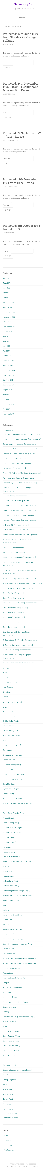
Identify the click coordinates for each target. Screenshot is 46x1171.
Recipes (6, 983)
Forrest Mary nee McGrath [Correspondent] (20, 483)
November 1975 (9, 317)
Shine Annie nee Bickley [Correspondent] (19, 588)
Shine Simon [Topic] (11, 1050)
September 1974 (9, 385)
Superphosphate (9, 1080)
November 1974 (9, 375)
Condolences (8, 769)
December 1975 (9, 312)
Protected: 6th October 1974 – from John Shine (23, 227)
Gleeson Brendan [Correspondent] (16, 501)
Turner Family (8, 1099)
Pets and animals (9, 954)
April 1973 (6, 409)
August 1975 (7, 331)
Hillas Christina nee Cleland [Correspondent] (20, 510)
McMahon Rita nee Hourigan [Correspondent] (20, 534)
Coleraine (6, 677)
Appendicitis (8, 711)
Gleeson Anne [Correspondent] (15, 496)
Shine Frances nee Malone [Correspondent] (20, 603)
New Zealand (8, 687)
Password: (7, 63)
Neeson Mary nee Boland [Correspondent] (19, 557)
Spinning (6, 1060)
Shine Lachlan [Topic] (11, 1046)
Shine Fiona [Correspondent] (14, 598)
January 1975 (8, 365)
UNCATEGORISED (10, 1109)
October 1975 (8, 322)
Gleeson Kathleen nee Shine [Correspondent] (21, 505)
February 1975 (8, 361)
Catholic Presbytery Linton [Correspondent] (20, 449)
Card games (7, 750)
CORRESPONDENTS (11, 430)
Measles (6, 905)
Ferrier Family (8, 794)
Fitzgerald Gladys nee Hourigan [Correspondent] (22, 473)
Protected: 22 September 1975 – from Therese (22, 134)
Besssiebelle (8, 672)
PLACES (6, 668)
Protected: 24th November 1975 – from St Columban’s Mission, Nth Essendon (21, 87)
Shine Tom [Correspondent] (14, 627)
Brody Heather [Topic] (11, 735)
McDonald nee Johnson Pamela (15, 530)
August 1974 (7, 390)
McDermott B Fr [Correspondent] (16, 525)
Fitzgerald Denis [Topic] (12, 798)
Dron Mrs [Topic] (9, 784)
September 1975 (9, 327)
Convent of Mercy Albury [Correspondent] (19, 454)
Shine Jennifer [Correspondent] (15, 608)
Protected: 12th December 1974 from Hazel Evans (20, 181)
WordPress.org (8, 1150)
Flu (4, 808)
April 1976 (7, 293)
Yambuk (6, 697)
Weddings (7, 1104)
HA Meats (7, 847)
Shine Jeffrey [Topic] (11, 1031)
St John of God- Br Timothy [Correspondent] (20, 640)
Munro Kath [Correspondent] (14, 552)
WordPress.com (32, 1167)
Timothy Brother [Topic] (12, 702)
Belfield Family (9, 716)
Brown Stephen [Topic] (12, 745)
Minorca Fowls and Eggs (12, 915)
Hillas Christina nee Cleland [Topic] (17, 861)
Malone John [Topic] (11, 886)
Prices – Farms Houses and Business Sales (20, 963)
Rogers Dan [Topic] (10, 997)
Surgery (6, 1084)
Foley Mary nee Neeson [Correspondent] (19, 478)
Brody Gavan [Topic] (10, 731)
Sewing (6, 1012)
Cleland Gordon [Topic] (12, 765)
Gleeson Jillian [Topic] (11, 842)
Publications (8, 973)
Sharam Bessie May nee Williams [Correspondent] (22, 583)
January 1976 (8, 307)
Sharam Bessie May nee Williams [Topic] (19, 1017)
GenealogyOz (23, 4)
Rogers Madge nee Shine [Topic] (15, 1002)
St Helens (7, 692)
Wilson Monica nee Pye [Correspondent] (19, 663)
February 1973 (8, 414)
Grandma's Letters (10, 1113)
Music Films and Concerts (13, 929)
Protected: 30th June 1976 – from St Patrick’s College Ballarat (22, 37)
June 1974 (6, 394)
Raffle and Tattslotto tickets (14, 978)
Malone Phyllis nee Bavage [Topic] (16, 891)
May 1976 (6, 288)
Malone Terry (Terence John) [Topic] (17, 895)
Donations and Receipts (12, 779)
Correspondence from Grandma (15, 458)
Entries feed (8, 1140)
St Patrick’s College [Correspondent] (17, 650)
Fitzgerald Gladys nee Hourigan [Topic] (18, 803)
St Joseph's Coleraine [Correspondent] (18, 645)
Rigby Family (8, 992)
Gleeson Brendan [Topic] (12, 828)
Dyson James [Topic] (11, 789)
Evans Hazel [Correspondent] (14, 468)
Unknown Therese (10, 1118)
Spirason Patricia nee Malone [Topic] (17, 1070)
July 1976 (6, 278)
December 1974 (9, 370)
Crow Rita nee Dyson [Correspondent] (17, 463)
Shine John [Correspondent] (14, 612)
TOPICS (6, 707)
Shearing (6, 1026)
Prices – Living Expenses (13, 968)
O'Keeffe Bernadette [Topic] (13, 939)
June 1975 (6, 341)
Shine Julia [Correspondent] (14, 617)
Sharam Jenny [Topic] (11, 1021)
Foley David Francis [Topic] (13, 813)
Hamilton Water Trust (11, 857)
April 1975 (6, 351)
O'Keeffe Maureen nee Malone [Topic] (17, 944)
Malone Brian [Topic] (11, 881)
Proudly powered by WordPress (23, 1164)
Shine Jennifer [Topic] (11, 1036)
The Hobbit (7, 1089)
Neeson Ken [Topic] (10, 934)
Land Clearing (8, 876)
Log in (5, 1135)
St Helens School (9, 1075)
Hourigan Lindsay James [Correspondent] (19, 515)
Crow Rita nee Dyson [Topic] (14, 774)
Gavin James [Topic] (11, 823)
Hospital (6, 866)
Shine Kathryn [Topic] (11, 1041)
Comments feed (9, 1145)
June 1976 (7, 283)
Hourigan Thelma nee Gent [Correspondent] (20, 520)
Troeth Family (8, 1094)
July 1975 (6, 336)
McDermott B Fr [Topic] (12, 900)
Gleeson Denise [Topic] (12, 832)
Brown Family (8, 740)
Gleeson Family (9, 837)
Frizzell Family (9, 818)
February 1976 (8, 302)
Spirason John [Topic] (11, 1065)
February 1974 (8, 404)
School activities (9, 1007)
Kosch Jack (7, 871)
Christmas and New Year (12, 755)
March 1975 (7, 356)
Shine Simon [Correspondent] (14, 622)
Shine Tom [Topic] (10, 1055)
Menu (24, 17)
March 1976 (7, 298)
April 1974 (6, 399)
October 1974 (8, 380)
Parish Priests (8, 949)
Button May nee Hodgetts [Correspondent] (19, 444)
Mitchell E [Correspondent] (13, 548)
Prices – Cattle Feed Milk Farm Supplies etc (20, 958)
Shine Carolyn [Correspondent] (15, 593)
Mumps (6, 924)
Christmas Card (9, 760)
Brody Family (8, 726)
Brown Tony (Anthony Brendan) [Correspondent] (22, 439)
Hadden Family (9, 852)
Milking (6, 910)
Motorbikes (7, 920)
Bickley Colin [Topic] (11, 721)
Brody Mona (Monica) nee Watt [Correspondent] (21, 434)
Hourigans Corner (10, 682)
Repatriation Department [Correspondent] (19, 578)
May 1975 (6, 346)
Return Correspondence (12, 987)
